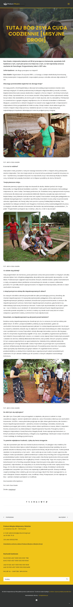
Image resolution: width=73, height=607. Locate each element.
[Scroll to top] (69, 603)
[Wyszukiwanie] (36, 579)
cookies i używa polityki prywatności (60, 592)
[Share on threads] (31, 502)
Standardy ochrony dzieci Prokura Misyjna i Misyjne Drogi (22, 544)
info (43, 595)
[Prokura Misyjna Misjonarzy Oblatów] (14, 4)
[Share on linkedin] (36, 502)
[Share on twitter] (29, 502)
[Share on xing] (44, 502)
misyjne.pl (12, 489)
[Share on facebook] (26, 502)
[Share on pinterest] (34, 502)
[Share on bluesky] (41, 502)
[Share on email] (46, 502)
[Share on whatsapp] (39, 502)
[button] (68, 4)
